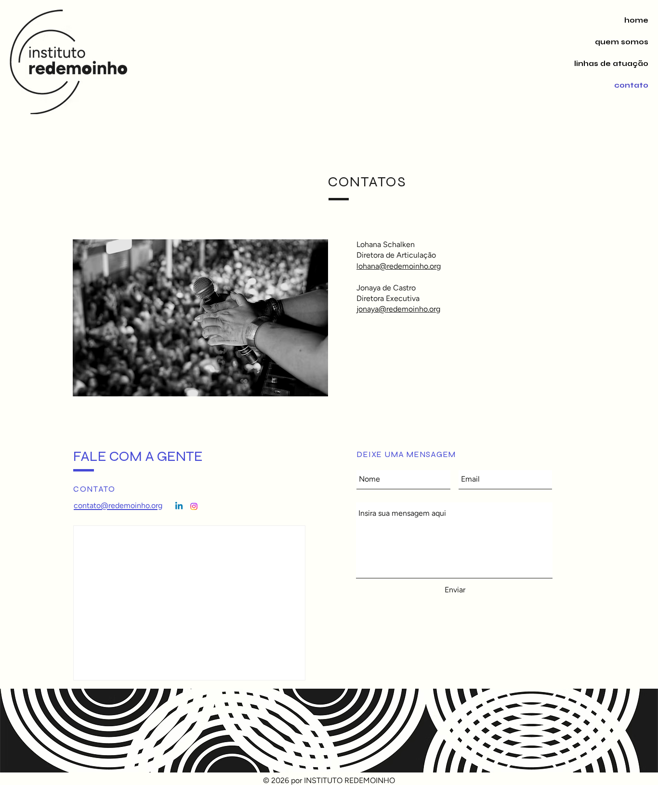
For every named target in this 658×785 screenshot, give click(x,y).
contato (631, 85)
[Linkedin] (179, 506)
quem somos (621, 42)
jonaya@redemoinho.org (398, 309)
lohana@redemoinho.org (398, 266)
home (636, 20)
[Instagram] (193, 506)
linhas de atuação (612, 63)
